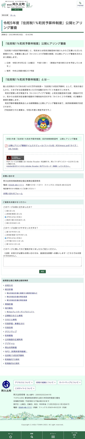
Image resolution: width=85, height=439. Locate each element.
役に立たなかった (13, 223)
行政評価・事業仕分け (15, 323)
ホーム (13, 15)
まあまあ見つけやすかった (17, 235)
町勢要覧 (9, 335)
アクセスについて (23, 382)
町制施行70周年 (12, 359)
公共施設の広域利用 (14, 339)
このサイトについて (24, 388)
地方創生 (9, 308)
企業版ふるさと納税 (14, 315)
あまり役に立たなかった (16, 220)
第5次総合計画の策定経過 (17, 300)
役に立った (11, 211)
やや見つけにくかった (15, 241)
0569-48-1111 (16, 185)
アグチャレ (10, 343)
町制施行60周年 (12, 363)
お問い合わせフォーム (13, 193)
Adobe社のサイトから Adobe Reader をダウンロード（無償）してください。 (39, 166)
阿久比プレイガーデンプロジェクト (21, 312)
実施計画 (9, 304)
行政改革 (9, 327)
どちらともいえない (14, 217)
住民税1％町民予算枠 (14, 355)
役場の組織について (45, 382)
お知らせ (9, 285)
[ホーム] (16, 6)
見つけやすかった (13, 232)
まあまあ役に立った (14, 214)
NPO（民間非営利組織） (16, 351)
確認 (42, 271)
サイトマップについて (69, 382)
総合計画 (9, 289)
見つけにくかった (13, 244)
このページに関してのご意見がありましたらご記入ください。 (30, 249)
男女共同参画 (11, 347)
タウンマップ (11, 331)
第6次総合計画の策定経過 (17, 296)
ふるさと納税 (11, 319)
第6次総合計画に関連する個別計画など (22, 293)
